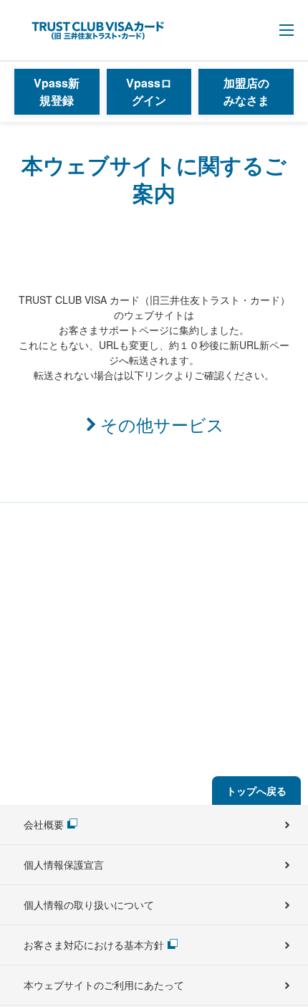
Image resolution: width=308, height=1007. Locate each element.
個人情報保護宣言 (64, 864)
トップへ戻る (256, 790)
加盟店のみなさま (246, 91)
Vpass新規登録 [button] (57, 91)
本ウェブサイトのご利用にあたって (104, 985)
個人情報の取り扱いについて (89, 904)
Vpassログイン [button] (149, 91)
